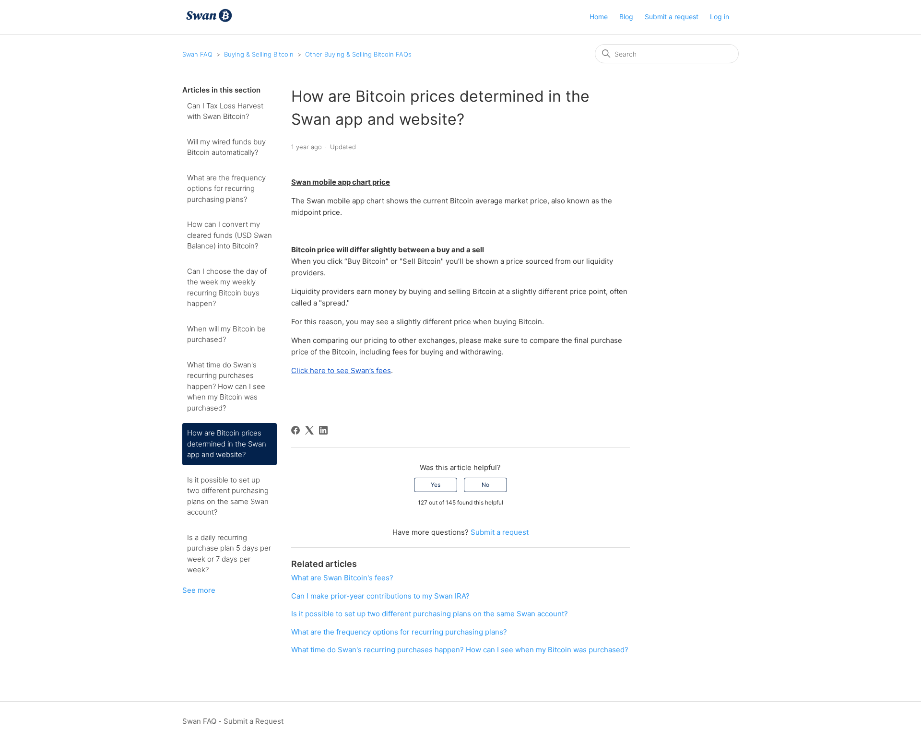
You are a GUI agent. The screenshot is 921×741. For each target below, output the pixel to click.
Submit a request (671, 16)
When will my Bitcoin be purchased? (226, 334)
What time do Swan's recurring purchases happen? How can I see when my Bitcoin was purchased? (226, 386)
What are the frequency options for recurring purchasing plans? (226, 188)
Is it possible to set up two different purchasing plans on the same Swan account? (228, 496)
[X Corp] (309, 430)
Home (599, 16)
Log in (719, 16)
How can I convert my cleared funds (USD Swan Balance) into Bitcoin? (229, 235)
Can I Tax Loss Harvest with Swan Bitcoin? (225, 111)
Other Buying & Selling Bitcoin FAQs (358, 54)
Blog (626, 16)
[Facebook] (295, 430)
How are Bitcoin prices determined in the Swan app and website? (226, 443)
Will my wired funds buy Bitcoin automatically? (226, 147)
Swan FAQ (197, 54)
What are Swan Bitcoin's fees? (342, 577)
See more (198, 590)
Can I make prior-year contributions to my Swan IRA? (380, 595)
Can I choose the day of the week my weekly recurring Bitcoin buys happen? (227, 287)
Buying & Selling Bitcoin (259, 54)
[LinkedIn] (323, 430)
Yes (435, 484)
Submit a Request (253, 721)
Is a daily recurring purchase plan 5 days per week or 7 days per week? (229, 554)
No (485, 484)
